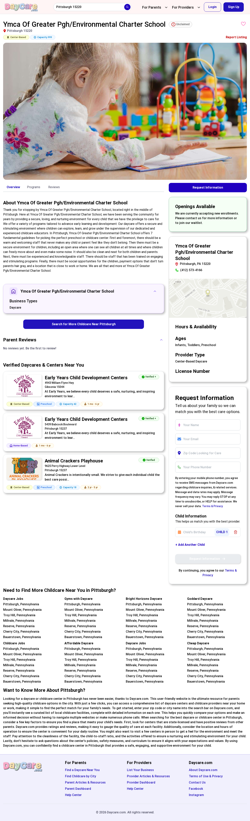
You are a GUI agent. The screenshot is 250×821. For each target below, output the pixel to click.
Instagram (196, 795)
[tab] (13, 187)
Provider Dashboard (141, 782)
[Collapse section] (155, 291)
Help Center (73, 795)
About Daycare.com (203, 770)
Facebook (196, 789)
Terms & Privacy (212, 506)
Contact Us (197, 782)
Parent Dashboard (78, 789)
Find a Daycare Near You (82, 770)
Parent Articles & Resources (85, 782)
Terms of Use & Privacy (206, 776)
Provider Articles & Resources (148, 776)
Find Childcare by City (80, 776)
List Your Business (140, 770)
